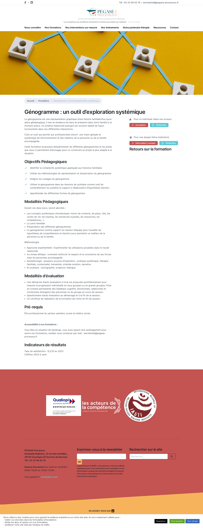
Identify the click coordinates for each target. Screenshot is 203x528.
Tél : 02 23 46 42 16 (129, 2)
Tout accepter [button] (177, 521)
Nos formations (53, 27)
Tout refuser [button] (192, 521)
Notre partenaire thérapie (136, 27)
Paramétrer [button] (161, 521)
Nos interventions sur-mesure (81, 27)
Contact (174, 27)
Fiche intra (170, 143)
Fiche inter (161, 125)
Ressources (160, 27)
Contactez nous (49, 477)
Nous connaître (32, 27)
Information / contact (145, 143)
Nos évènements (110, 27)
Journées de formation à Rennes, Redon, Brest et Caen (21, 479)
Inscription (140, 125)
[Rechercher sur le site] (172, 456)
